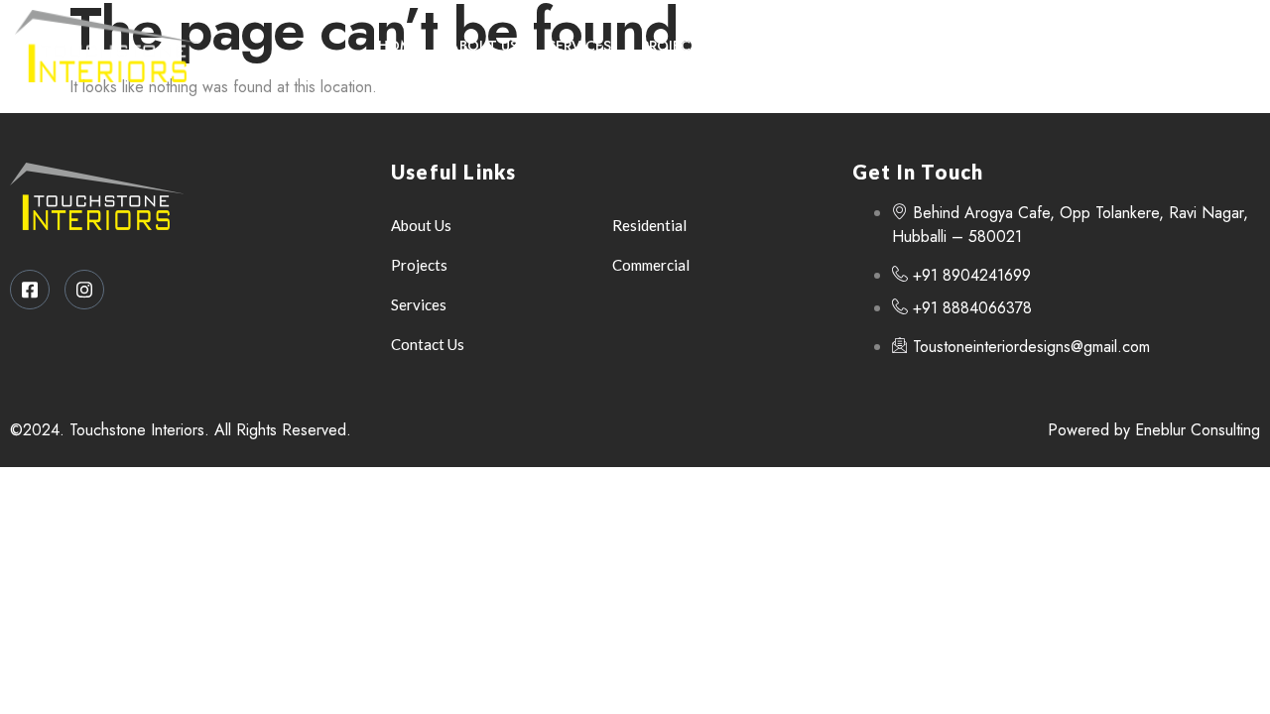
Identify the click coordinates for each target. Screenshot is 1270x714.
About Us (483, 46)
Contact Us (782, 46)
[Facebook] (1185, 45)
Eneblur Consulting (1197, 429)
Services (579, 46)
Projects (674, 46)
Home (399, 46)
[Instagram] (1225, 45)
